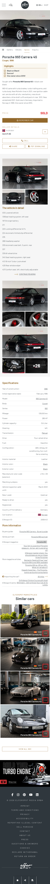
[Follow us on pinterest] (24, 794)
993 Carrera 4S (42, 398)
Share (14, 146)
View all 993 (25, 749)
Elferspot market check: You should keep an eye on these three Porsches (36, 555)
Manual (45, 433)
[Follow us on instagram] (18, 794)
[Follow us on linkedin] (37, 794)
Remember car (26, 120)
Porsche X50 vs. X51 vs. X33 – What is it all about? (36, 566)
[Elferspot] (25, 5)
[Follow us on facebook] (12, 794)
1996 (46, 389)
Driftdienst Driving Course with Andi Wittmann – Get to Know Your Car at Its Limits (32, 582)
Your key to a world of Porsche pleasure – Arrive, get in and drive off (35, 548)
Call (26, 141)
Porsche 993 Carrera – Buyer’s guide (33, 531)
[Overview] (3, 50)
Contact (25, 831)
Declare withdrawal (25, 852)
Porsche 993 (41, 542)
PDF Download (37, 146)
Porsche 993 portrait (39, 537)
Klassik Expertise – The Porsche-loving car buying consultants (35, 571)
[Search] (11, 5)
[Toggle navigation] (4, 5)
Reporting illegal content (25, 823)
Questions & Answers (25, 844)
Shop (46, 5)
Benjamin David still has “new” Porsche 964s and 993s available (35, 561)
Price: (5, 113)
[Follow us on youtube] (30, 794)
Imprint (25, 806)
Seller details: (11, 127)
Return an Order (25, 856)
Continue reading (27, 274)
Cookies (25, 848)
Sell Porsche (25, 827)
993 (46, 408)
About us (25, 835)
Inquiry (35, 50)
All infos (41, 576)
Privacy (25, 814)
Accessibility (25, 818)
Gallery (10, 50)
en (39, 5)
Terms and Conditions (25, 810)
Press (25, 839)
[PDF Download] (33, 880)
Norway (44, 515)
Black (45, 464)
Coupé (45, 403)
